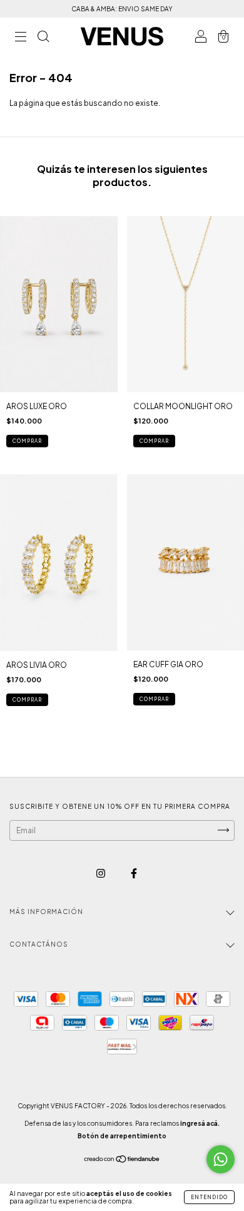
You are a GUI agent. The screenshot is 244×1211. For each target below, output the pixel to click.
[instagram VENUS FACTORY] (101, 873)
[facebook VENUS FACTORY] (134, 873)
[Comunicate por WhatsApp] (220, 1159)
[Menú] (20, 38)
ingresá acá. (200, 1123)
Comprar (154, 699)
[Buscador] (43, 38)
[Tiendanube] (122, 1160)
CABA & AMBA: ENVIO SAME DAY (122, 9)
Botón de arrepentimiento (122, 1136)
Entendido (209, 1197)
